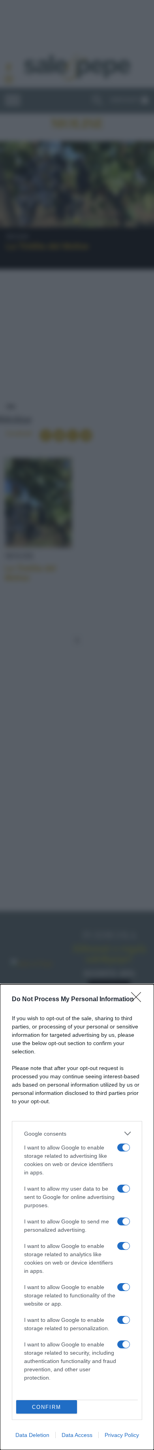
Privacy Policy (122, 1435)
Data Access (77, 1435)
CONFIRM (46, 1407)
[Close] (138, 999)
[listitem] (77, 1133)
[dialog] (77, 1217)
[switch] (123, 1147)
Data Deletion (32, 1435)
